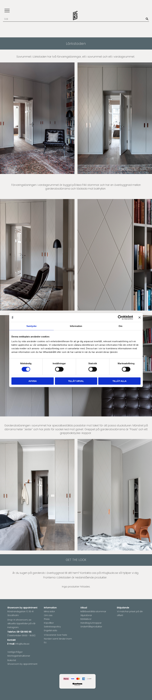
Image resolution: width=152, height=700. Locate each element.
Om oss (48, 615)
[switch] (59, 369)
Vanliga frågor (15, 651)
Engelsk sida (50, 630)
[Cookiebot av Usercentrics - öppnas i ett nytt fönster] (120, 317)
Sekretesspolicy (52, 626)
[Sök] (147, 19)
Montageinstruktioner (18, 655)
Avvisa (32, 381)
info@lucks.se (110, 573)
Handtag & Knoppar (91, 622)
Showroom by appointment (22, 663)
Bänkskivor (85, 619)
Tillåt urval (76, 381)
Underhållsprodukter (91, 626)
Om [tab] (120, 326)
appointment (30, 607)
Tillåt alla (119, 381)
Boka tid (11, 660)
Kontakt (11, 639)
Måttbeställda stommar (93, 611)
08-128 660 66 (24, 631)
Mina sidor (49, 611)
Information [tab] (76, 326)
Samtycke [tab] (31, 326)
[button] (7, 10)
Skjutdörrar (86, 615)
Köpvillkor (49, 622)
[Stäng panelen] (139, 317)
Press (47, 619)
